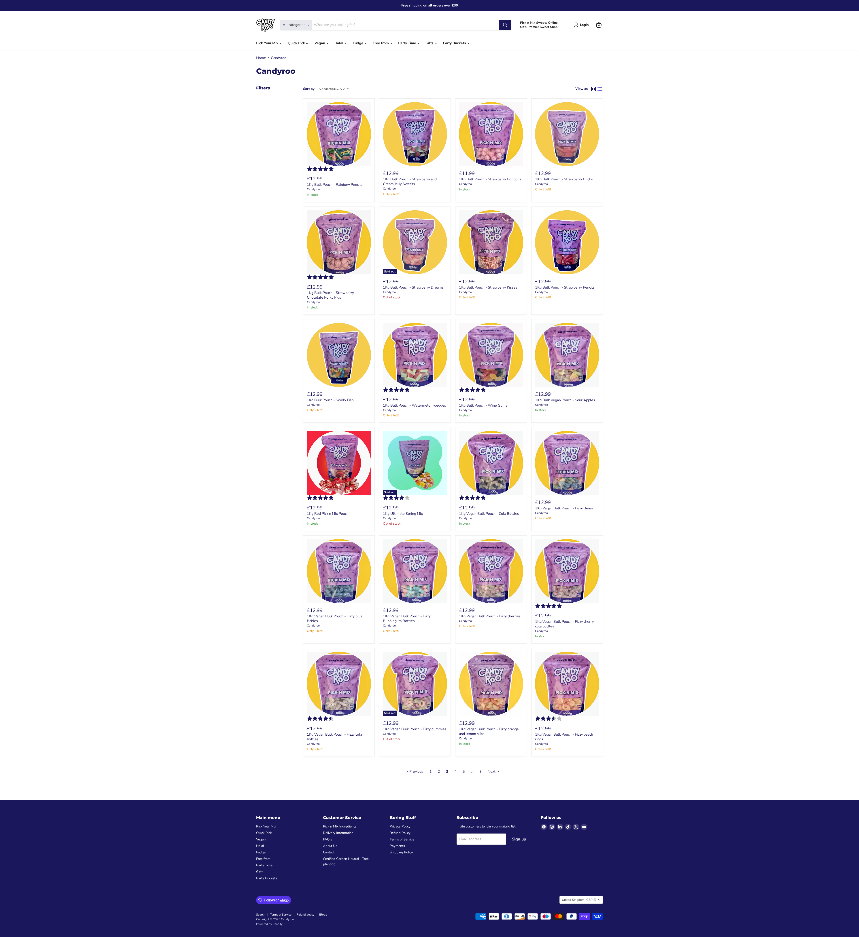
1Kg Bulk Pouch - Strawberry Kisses (488, 287)
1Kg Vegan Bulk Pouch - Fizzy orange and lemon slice (489, 731)
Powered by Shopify (269, 924)
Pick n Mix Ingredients (339, 826)
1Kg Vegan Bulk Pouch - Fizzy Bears (564, 508)
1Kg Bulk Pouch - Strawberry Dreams (413, 287)
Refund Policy (400, 833)
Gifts (429, 43)
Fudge (358, 43)
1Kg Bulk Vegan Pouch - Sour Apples (565, 400)
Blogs (323, 915)
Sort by (309, 89)
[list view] (600, 89)
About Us (330, 846)
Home (261, 58)
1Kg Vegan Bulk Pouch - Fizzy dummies (415, 729)
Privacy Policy (400, 826)
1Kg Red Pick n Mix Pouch (328, 513)
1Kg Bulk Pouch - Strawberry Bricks (564, 179)
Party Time (407, 43)
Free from (381, 43)
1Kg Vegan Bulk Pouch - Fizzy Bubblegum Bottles (407, 618)
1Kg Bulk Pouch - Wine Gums (483, 405)
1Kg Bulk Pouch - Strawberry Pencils (565, 287)
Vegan (320, 43)
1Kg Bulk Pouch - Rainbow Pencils (334, 184)
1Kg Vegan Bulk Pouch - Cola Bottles (489, 513)
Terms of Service (402, 839)
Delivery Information (338, 833)
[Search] (505, 25)
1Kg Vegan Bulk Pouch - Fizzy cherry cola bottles (564, 624)
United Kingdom (579, 900)
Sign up (519, 839)
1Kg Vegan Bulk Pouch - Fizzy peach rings (564, 737)
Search (260, 915)
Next (492, 771)
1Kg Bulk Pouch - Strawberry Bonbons (490, 179)
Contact (328, 852)
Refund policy (305, 915)
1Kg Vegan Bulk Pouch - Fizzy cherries (490, 616)
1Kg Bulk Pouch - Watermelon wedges (414, 405)
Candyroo (313, 189)
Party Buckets (455, 43)
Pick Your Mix (267, 43)
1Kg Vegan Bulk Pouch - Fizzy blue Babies (335, 618)
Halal (339, 43)
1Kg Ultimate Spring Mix (403, 513)
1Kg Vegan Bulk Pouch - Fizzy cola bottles (334, 737)
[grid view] (593, 89)
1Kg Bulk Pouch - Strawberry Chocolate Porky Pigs (330, 295)
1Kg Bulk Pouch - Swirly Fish (330, 400)
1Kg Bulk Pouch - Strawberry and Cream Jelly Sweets (410, 181)
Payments (397, 846)
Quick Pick (297, 43)
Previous (415, 771)
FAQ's (327, 839)
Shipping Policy (401, 852)
